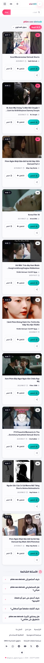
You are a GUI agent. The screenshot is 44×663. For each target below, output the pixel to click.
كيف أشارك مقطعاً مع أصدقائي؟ (24, 608)
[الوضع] (17, 4)
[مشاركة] (36, 75)
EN (11, 4)
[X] (31, 646)
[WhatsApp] (12, 646)
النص (8, 68)
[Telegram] (18, 646)
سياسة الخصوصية (34, 635)
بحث (6, 12)
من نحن (28, 629)
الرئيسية (37, 629)
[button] (22, 56)
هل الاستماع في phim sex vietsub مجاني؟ (24, 588)
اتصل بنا (19, 629)
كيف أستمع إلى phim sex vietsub (24, 579)
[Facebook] (37, 646)
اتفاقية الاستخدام (16, 635)
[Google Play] (6, 646)
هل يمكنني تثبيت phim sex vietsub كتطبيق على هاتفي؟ (24, 618)
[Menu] (4, 4)
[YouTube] (25, 646)
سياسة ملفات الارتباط (32, 640)
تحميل (32, 68)
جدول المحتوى (21, 27)
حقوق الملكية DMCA (12, 640)
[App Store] (22, 652)
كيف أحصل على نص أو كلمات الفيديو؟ (26, 599)
